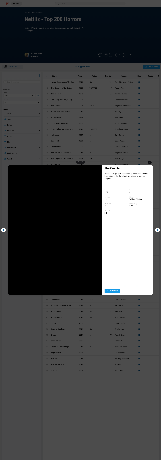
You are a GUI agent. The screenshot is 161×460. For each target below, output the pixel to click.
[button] (3, 230)
